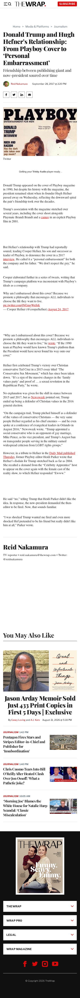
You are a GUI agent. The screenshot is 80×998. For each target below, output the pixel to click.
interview (8, 259)
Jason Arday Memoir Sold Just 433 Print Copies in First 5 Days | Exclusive (40, 705)
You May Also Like (28, 635)
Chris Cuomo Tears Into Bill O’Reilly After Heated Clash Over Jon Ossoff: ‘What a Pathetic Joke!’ (24, 776)
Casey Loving (18, 719)
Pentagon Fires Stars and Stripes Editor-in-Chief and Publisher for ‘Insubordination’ (24, 744)
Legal (11, 934)
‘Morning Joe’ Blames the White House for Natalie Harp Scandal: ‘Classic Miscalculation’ (25, 808)
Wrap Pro (14, 920)
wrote (51, 343)
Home (16, 26)
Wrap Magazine (19, 948)
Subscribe (67, 3)
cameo (45, 217)
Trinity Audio (39, 171)
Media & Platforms (37, 26)
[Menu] (7, 4)
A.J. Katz (35, 719)
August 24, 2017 (58, 309)
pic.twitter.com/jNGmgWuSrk (21, 305)
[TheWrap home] (30, 4)
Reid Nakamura (19, 83)
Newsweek (38, 397)
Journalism (60, 26)
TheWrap (13, 906)
